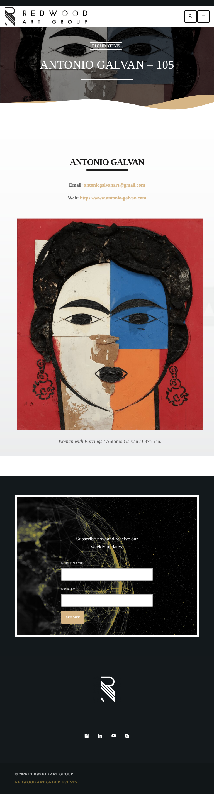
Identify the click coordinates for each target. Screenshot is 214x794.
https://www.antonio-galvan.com (113, 198)
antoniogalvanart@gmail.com (114, 185)
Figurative (106, 46)
